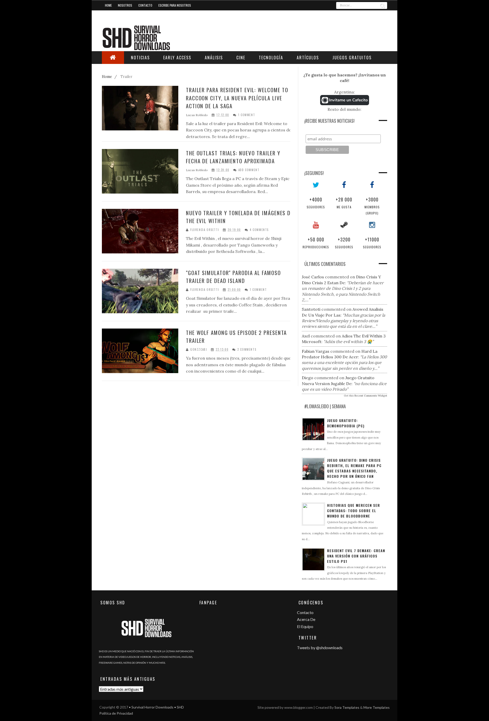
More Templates (376, 707)
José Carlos (313, 276)
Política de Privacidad (116, 713)
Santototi (311, 309)
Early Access (177, 58)
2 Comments (246, 349)
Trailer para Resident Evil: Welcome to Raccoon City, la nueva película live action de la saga (237, 98)
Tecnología (271, 58)
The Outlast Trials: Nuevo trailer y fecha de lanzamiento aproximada (233, 157)
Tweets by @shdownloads (320, 647)
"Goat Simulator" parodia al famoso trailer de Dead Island (233, 277)
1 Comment (246, 115)
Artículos (308, 58)
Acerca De (306, 619)
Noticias (140, 58)
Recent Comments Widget (371, 395)
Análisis (214, 58)
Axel (306, 335)
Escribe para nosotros (174, 5)
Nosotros (125, 5)
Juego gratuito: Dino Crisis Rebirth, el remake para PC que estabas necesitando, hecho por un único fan (354, 468)
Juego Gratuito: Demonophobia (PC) (345, 423)
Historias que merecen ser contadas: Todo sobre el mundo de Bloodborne (353, 510)
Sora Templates (346, 707)
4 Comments (259, 230)
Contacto (145, 5)
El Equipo (305, 626)
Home (108, 5)
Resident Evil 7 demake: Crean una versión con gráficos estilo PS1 (356, 556)
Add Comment (249, 170)
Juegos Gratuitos (352, 58)
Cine (240, 58)
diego (307, 377)
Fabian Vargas (315, 351)
